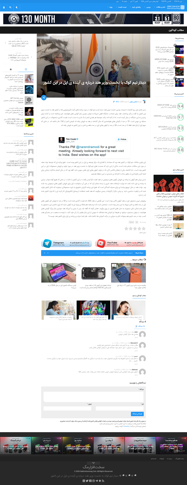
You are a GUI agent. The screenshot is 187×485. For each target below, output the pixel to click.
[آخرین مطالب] (26, 69)
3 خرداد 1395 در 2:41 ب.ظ (124, 356)
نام (142, 404)
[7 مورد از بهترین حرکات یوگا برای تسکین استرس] (178, 226)
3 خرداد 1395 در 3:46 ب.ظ (120, 343)
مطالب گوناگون (176, 30)
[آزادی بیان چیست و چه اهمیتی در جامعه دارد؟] (178, 234)
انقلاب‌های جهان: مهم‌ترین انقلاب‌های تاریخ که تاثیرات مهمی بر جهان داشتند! (170, 195)
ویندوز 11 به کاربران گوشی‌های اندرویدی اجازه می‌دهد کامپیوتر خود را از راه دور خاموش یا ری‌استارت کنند (14, 78)
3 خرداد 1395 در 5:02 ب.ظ (124, 332)
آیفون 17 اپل (134, 1)
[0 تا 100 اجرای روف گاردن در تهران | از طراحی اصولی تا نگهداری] (178, 217)
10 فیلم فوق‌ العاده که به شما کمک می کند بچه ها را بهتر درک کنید (94, 318)
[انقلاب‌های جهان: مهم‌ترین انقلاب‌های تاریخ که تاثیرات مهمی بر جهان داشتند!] (169, 183)
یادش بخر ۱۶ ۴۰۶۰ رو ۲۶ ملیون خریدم (15, 191)
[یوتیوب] (120, 243)
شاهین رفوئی (133, 102)
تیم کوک (131, 222)
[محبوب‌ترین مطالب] (10, 69)
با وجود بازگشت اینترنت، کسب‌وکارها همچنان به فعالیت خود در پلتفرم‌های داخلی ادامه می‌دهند (104, 253)
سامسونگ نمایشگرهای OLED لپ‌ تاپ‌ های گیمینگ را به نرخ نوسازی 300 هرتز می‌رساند (165, 49)
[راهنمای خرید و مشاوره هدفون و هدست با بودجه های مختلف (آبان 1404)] (171, 445)
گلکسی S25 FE (166, 1)
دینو (117, 1)
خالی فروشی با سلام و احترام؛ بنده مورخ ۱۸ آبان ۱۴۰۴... (16, 153)
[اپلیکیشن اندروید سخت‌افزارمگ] (100, 480)
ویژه (110, 7)
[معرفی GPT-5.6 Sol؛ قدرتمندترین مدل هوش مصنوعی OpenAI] (29, 100)
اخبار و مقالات (160, 7)
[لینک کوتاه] (114, 102)
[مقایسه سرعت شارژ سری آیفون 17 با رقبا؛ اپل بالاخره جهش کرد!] (128, 273)
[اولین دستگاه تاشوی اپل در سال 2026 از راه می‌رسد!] (58, 273)
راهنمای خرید (136, 7)
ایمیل (89, 404)
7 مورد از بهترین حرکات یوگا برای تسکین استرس (164, 226)
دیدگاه (139, 326)
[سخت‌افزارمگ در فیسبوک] (90, 480)
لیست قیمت (122, 7)
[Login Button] (4, 7)
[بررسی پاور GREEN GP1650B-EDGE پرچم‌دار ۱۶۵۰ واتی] (179, 60)
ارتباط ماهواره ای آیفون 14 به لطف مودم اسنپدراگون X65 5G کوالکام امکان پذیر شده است (95, 286)
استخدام (153, 458)
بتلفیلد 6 (124, 1)
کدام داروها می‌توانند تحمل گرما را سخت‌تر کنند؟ (129, 318)
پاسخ (136, 337)
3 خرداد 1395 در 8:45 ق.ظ (122, 370)
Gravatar (126, 426)
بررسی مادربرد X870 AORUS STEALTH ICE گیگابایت (167, 128)
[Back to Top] (93, 463)
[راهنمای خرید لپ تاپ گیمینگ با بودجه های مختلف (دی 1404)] (15, 445)
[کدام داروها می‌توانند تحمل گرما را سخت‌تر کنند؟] (128, 310)
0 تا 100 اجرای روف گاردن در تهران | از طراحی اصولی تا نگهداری (163, 217)
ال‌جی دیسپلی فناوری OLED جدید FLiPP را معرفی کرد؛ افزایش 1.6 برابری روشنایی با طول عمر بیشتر (165, 82)
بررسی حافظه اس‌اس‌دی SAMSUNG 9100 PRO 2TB (165, 117)
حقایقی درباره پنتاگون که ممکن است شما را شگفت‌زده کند (163, 208)
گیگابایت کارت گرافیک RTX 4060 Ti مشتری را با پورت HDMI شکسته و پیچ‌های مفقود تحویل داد (164, 71)
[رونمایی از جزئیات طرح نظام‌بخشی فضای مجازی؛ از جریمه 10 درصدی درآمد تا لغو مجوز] (29, 89)
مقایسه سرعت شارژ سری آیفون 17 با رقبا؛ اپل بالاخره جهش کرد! (131, 286)
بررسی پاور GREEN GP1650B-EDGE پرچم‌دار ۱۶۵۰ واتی (164, 60)
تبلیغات (161, 458)
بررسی (148, 7)
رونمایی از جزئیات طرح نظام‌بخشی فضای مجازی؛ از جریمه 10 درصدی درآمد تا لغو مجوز (14, 89)
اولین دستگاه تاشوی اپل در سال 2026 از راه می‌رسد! (62, 286)
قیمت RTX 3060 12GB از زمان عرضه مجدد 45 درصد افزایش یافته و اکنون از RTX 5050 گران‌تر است (13, 122)
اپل (137, 222)
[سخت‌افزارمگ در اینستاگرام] (93, 480)
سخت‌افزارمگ (179, 458)
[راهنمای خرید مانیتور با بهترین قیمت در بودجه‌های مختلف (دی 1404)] (78, 445)
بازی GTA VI (178, 1)
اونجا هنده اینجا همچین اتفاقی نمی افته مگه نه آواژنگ (16, 199)
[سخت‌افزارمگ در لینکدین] (84, 480)
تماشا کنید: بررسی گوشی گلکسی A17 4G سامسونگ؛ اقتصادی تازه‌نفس (165, 139)
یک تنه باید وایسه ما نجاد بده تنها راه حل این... (16, 208)
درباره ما (169, 458)
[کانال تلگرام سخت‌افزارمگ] (97, 480)
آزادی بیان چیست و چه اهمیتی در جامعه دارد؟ (165, 234)
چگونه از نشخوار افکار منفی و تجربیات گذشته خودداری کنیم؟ (60, 318)
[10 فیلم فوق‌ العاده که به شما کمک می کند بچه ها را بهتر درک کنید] (93, 310)
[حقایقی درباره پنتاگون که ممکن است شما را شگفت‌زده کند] (178, 208)
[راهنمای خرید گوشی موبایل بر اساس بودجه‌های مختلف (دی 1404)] (109, 445)
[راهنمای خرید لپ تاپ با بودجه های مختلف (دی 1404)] (46, 445)
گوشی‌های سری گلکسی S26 (149, 1)
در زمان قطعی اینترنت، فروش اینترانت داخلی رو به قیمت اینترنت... (15, 175)
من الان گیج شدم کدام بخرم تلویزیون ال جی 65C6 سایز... (15, 218)
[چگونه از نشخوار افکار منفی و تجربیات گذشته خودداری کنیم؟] (59, 310)
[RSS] (103, 480)
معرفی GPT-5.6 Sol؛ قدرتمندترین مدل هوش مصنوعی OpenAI (13, 100)
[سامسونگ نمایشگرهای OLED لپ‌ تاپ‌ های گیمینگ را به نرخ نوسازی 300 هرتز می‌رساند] (179, 49)
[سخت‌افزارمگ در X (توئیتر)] (87, 480)
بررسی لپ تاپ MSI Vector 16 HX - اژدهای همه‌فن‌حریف (165, 150)
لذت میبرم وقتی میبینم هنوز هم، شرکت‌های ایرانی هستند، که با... (17, 227)
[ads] (93, 19)
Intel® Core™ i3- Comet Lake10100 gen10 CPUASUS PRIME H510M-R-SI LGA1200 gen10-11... (16, 164)
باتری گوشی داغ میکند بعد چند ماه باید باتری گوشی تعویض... (15, 144)
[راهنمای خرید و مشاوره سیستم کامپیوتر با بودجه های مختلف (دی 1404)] (140, 445)
